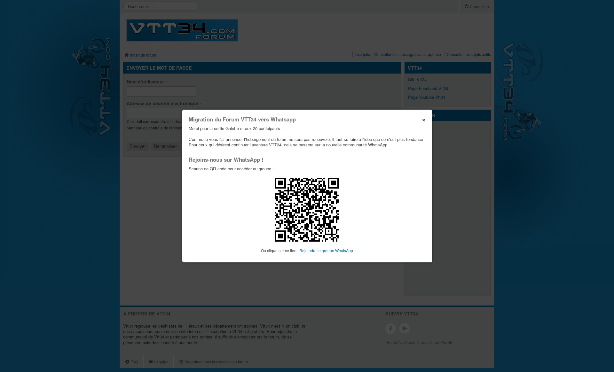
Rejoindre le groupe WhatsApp (326, 250)
